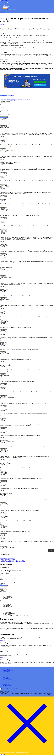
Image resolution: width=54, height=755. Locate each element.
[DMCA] (3, 689)
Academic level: (3, 579)
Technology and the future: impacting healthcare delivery (12, 560)
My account (5, 7)
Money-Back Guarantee (8, 670)
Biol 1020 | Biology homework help (7, 558)
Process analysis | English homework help (8, 556)
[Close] (27, 749)
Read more (2, 631)
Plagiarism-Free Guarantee (8, 2)
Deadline (2, 107)
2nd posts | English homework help (7, 559)
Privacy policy (6, 678)
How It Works (6, 6)
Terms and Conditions (7, 679)
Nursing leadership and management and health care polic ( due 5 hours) (15, 99)
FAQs (4, 5)
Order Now (2, 12)
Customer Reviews (7, 4)
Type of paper (3, 102)
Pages (1, 110)
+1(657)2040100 (11, 9)
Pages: (1, 575)
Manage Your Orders (12, 95)
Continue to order (3, 95)
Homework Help (3, 24)
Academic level (3, 105)
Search (1, 548)
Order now (5, 8)
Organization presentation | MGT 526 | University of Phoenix (12, 561)
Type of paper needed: (4, 573)
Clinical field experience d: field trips (7, 100)
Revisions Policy (6, 671)
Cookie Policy (6, 677)
